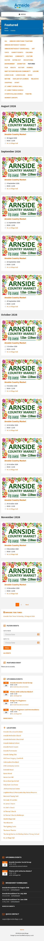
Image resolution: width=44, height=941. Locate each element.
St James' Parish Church (14, 90)
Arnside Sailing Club (10, 754)
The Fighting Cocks (9, 826)
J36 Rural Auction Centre (11, 789)
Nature (7, 79)
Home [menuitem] (22, 930)
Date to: (6, 639)
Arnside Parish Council (10, 747)
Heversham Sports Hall (11, 781)
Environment (10, 64)
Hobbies (30, 67)
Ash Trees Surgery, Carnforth (13, 758)
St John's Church (9, 808)
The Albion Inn (8, 823)
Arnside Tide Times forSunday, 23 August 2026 (19, 616)
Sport (16, 82)
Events (13, 30)
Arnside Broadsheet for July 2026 (14, 893)
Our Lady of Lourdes (21, 79)
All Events (7, 653)
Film (6, 67)
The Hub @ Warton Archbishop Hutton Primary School (21, 834)
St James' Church (9, 804)
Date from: (7, 631)
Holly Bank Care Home (10, 785)
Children (29, 52)
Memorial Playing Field (10, 796)
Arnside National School (11, 743)
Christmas (9, 56)
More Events (7, 718)
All (6, 41)
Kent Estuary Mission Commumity (17, 71)
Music (30, 75)
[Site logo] (22, 7)
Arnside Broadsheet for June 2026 (14, 899)
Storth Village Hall (9, 819)
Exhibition (21, 64)
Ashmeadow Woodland (11, 762)
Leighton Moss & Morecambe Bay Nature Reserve (20, 792)
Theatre (28, 94)
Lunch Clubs (20, 75)
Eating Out (16, 60)
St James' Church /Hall (13, 86)
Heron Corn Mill (8, 777)
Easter (7, 60)
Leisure (35, 71)
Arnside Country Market (15, 134)
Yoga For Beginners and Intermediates (24, 710)
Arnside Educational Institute (20, 687)
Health (13, 67)
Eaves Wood (7, 773)
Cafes (7, 52)
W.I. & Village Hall (12, 143)
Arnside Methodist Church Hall (17, 49)
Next (27, 605)
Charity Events (17, 52)
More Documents (8, 906)
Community (19, 56)
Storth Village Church (14, 94)
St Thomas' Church (9, 811)
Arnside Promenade (10, 751)
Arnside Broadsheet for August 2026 (15, 888)
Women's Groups (11, 98)
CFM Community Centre (11, 766)
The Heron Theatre (9, 830)
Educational (28, 60)
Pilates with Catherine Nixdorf (21, 692)
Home (6, 30)
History (21, 67)
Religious (35, 79)
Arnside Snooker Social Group (21, 683)
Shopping (8, 82)
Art (33, 49)
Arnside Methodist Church (15, 45)
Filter (7, 648)
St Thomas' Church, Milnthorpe (13, 815)
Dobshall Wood (8, 770)
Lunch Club (9, 75)
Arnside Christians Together (21, 41)
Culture (29, 56)
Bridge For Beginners (18, 701)
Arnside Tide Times (13, 612)
